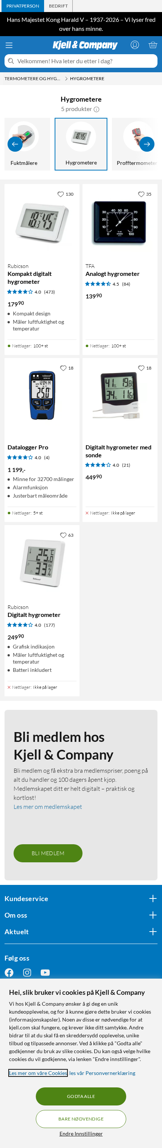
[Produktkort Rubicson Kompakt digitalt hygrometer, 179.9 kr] (42, 221)
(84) (126, 284)
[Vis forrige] (15, 144)
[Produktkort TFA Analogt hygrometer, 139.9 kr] (120, 221)
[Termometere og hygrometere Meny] (66, 78)
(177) (49, 625)
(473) (49, 292)
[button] (96, 108)
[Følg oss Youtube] (45, 972)
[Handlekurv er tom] (153, 45)
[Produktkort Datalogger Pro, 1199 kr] (42, 395)
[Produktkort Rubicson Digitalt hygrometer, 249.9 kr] (42, 562)
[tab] (23, 6)
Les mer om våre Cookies (38, 1073)
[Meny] (9, 45)
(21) (126, 465)
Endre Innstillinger (81, 1133)
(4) (47, 457)
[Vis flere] (146, 144)
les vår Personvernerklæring (102, 1073)
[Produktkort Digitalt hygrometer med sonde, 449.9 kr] (120, 395)
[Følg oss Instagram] (27, 972)
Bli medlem (48, 853)
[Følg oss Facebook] (9, 972)
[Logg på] (135, 45)
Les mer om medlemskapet (48, 806)
